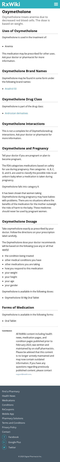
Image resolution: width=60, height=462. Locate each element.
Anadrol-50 (10, 88)
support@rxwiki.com (23, 374)
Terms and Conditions (13, 422)
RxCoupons (8, 409)
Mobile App (8, 413)
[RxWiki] (11, 4)
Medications (8, 400)
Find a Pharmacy (11, 391)
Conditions (8, 404)
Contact (6, 431)
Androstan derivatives (16, 113)
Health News (8, 395)
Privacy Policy (9, 427)
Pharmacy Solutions (12, 418)
